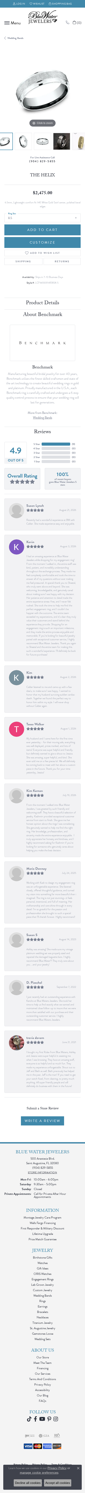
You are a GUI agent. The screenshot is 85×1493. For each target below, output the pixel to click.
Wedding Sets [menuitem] (42, 1339)
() (73, 444)
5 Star (37, 444)
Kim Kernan (34, 790)
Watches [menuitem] (42, 1263)
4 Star (36, 448)
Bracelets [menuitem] (42, 1312)
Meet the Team (42, 1363)
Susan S (31, 935)
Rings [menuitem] (42, 1301)
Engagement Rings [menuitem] (43, 1279)
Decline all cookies (28, 1483)
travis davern (35, 1037)
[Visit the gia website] (44, 1436)
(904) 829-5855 (42, 161)
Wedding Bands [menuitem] (42, 1295)
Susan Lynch (35, 505)
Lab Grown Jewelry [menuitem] (42, 1284)
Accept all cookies (57, 1483)
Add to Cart (42, 229)
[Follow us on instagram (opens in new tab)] (55, 1419)
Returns (62, 261)
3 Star (37, 453)
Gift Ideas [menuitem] (42, 1268)
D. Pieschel (34, 982)
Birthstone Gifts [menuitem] (42, 1257)
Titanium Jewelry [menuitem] (42, 1323)
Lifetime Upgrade (42, 1234)
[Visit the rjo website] (57, 1436)
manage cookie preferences (39, 1472)
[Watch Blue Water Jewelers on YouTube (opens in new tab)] (42, 1419)
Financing (42, 1368)
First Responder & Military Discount (42, 1228)
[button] (19, 4)
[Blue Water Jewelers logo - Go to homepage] (42, 18)
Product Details (42, 303)
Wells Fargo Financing (43, 1223)
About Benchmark (42, 315)
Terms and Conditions (42, 1379)
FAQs (42, 1401)
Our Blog (42, 1395)
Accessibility (42, 1390)
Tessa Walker (35, 724)
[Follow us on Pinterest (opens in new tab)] (49, 1419)
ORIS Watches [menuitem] (42, 1274)
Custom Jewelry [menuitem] (42, 1290)
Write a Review (42, 1121)
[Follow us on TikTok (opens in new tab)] (29, 1419)
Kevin (30, 542)
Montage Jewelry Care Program (42, 1217)
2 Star (37, 457)
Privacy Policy (42, 1384)
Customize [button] (42, 242)
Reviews (42, 432)
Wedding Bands (15, 38)
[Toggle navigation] (11, 22)
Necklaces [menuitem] (43, 1317)
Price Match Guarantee (42, 1239)
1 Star (37, 461)
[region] (42, 90)
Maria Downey (36, 868)
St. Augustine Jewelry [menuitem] (42, 1328)
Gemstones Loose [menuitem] (42, 1333)
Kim (29, 672)
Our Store (42, 1357)
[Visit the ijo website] (30, 1436)
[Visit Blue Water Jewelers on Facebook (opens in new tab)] (35, 1419)
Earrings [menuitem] (43, 1306)
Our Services (42, 1373)
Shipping (23, 261)
